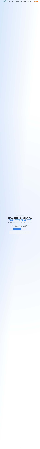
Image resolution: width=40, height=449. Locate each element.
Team (14, 1)
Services (9, 1)
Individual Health (17, 1)
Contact (30, 1)
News (28, 1)
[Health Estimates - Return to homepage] (4, 1)
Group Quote (25, 1)
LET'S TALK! (36, 1)
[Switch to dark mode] (32, 1)
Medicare (21, 1)
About (12, 1)
